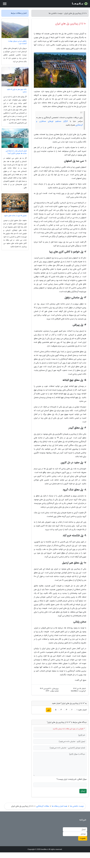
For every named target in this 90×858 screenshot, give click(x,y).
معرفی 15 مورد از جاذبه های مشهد (15, 215)
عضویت (83, 838)
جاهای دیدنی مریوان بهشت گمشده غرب (17, 42)
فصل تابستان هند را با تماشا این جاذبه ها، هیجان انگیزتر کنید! (16, 152)
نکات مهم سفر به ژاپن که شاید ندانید (17, 90)
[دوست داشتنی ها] (80, 4)
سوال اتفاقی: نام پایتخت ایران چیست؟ (72, 779)
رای (48, 709)
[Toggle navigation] (4, 3)
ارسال (83, 791)
